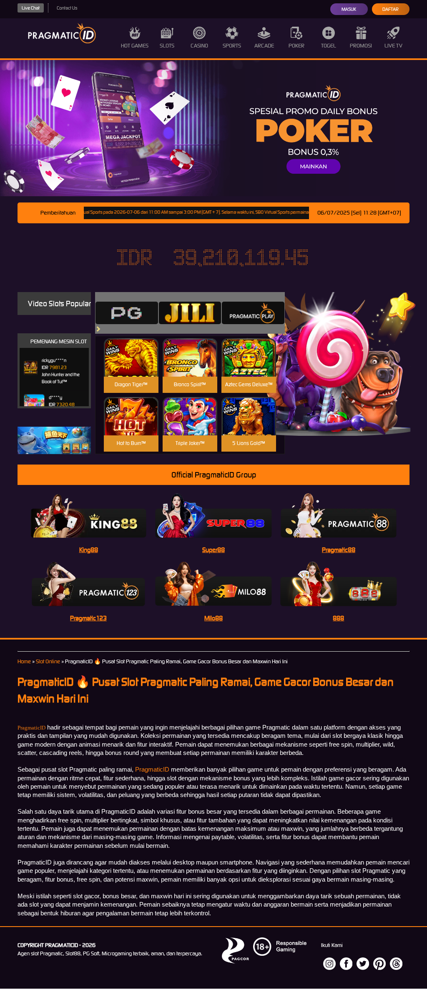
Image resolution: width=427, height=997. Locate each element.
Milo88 (213, 618)
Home (24, 661)
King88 (88, 550)
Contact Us (67, 8)
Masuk (349, 9)
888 (338, 618)
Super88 (213, 550)
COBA (131, 347)
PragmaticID (31, 728)
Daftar (390, 9)
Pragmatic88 (338, 550)
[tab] (126, 313)
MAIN (131, 366)
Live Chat (31, 8)
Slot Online (48, 661)
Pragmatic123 (88, 618)
